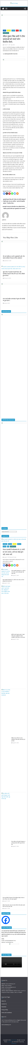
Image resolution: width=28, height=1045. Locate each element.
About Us (3, 1001)
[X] (7, 193)
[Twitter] (15, 193)
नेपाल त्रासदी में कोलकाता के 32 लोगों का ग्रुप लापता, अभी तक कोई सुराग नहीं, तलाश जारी (14, 551)
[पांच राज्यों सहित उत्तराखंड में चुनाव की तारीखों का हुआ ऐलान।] (14, 284)
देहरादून (17, 30)
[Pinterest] (9, 193)
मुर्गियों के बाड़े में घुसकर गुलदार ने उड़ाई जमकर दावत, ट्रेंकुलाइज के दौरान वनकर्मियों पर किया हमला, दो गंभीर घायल (18, 636)
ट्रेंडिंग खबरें (19, 544)
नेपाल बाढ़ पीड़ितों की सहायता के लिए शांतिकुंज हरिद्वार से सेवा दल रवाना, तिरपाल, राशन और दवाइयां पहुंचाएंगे (13, 898)
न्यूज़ (20, 30)
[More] (17, 193)
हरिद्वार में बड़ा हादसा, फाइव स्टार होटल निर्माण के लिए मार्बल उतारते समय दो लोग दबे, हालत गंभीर (14, 905)
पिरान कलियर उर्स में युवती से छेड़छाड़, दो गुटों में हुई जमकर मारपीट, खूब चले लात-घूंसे (18, 843)
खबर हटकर (8, 30)
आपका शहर (10, 544)
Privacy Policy (4, 1009)
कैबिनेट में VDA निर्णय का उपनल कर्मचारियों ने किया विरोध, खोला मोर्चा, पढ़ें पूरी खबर (18, 739)
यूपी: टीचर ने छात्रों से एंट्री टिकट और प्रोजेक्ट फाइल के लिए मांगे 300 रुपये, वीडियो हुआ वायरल (14, 273)
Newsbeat (5, 544)
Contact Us (4, 1004)
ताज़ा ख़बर (4, 546)
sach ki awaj (14, 557)
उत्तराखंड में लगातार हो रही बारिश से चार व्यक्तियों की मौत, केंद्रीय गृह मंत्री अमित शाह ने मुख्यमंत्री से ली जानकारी (14, 207)
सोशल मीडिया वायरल (12, 546)
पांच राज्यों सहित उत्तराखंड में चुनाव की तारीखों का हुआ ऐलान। (14, 299)
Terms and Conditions (6, 1012)
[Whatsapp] (12, 193)
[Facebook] (4, 193)
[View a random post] (25, 8)
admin (13, 44)
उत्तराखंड (4, 30)
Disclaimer (3, 1006)
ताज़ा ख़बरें (13, 30)
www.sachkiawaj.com (6, 1024)
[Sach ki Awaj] (3, 8)
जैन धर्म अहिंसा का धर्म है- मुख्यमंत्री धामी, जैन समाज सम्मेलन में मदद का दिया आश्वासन (14, 257)
